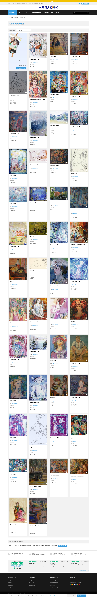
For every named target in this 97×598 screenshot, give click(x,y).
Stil (19, 12)
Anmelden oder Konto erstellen (36, 3)
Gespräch (12, 323)
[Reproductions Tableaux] (74, 584)
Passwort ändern (32, 584)
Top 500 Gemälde (53, 580)
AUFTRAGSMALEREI (48, 12)
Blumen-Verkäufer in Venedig (78, 244)
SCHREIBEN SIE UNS (62, 545)
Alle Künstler (52, 584)
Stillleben (12, 281)
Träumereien (74, 173)
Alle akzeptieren (81, 595)
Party (72, 438)
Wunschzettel (18, 3)
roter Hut (73, 321)
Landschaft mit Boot (35, 525)
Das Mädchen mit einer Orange (37, 99)
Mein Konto (11, 3)
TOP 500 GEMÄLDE (36, 12)
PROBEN (57, 12)
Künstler (11, 12)
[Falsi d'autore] (71, 584)
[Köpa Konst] (77, 584)
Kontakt (25, 3)
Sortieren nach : (12, 30)
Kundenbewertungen (54, 582)
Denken (32, 270)
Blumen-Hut (53, 360)
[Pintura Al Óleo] (79, 584)
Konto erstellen (32, 585)
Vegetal (32, 236)
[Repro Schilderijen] (76, 584)
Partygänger (13, 474)
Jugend (32, 447)
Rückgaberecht (11, 587)
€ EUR (78, 3)
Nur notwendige (71, 595)
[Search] (87, 13)
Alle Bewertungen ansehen (83, 570)
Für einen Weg (13, 524)
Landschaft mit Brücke (35, 486)
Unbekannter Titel (34, 59)
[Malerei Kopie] (72, 584)
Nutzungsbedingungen (54, 587)
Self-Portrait (53, 56)
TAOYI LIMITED (73, 580)
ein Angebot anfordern (21, 68)
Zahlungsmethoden (12, 584)
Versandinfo (10, 585)
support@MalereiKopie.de (75, 582)
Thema (26, 12)
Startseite (10, 17)
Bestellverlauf (31, 580)
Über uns (10, 582)
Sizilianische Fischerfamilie (77, 476)
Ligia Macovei (35, 62)
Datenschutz (52, 585)
